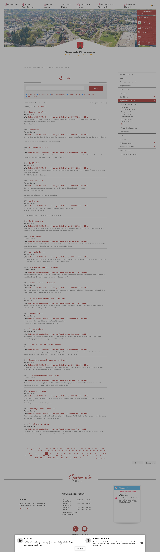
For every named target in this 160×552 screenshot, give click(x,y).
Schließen (80, 548)
